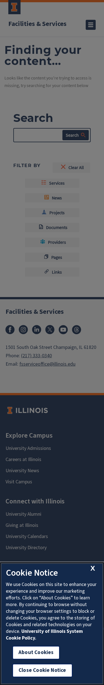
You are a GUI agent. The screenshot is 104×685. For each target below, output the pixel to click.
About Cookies (36, 652)
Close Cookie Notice (42, 670)
